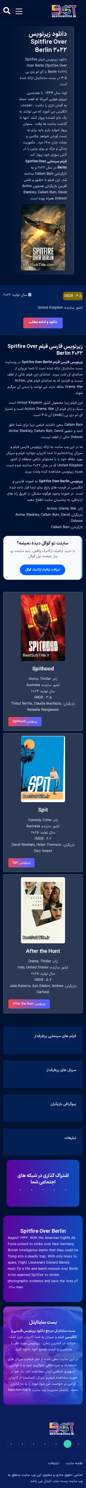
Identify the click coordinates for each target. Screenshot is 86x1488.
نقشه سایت (74, 1463)
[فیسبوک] (79, 1444)
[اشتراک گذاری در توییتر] (54, 1189)
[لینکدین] (11, 1444)
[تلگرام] (45, 1444)
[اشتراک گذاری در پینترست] (43, 1189)
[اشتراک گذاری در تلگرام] (32, 1189)
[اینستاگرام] (22, 1444)
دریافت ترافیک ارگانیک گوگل (42, 569)
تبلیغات (53, 1463)
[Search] (6, 11)
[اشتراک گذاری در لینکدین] (20, 1189)
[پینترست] (56, 1444)
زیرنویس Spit (21, 862)
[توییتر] (67, 1444)
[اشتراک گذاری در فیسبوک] (65, 1189)
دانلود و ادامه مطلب (43, 322)
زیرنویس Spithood (25, 721)
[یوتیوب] (34, 1444)
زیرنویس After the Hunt (29, 1004)
